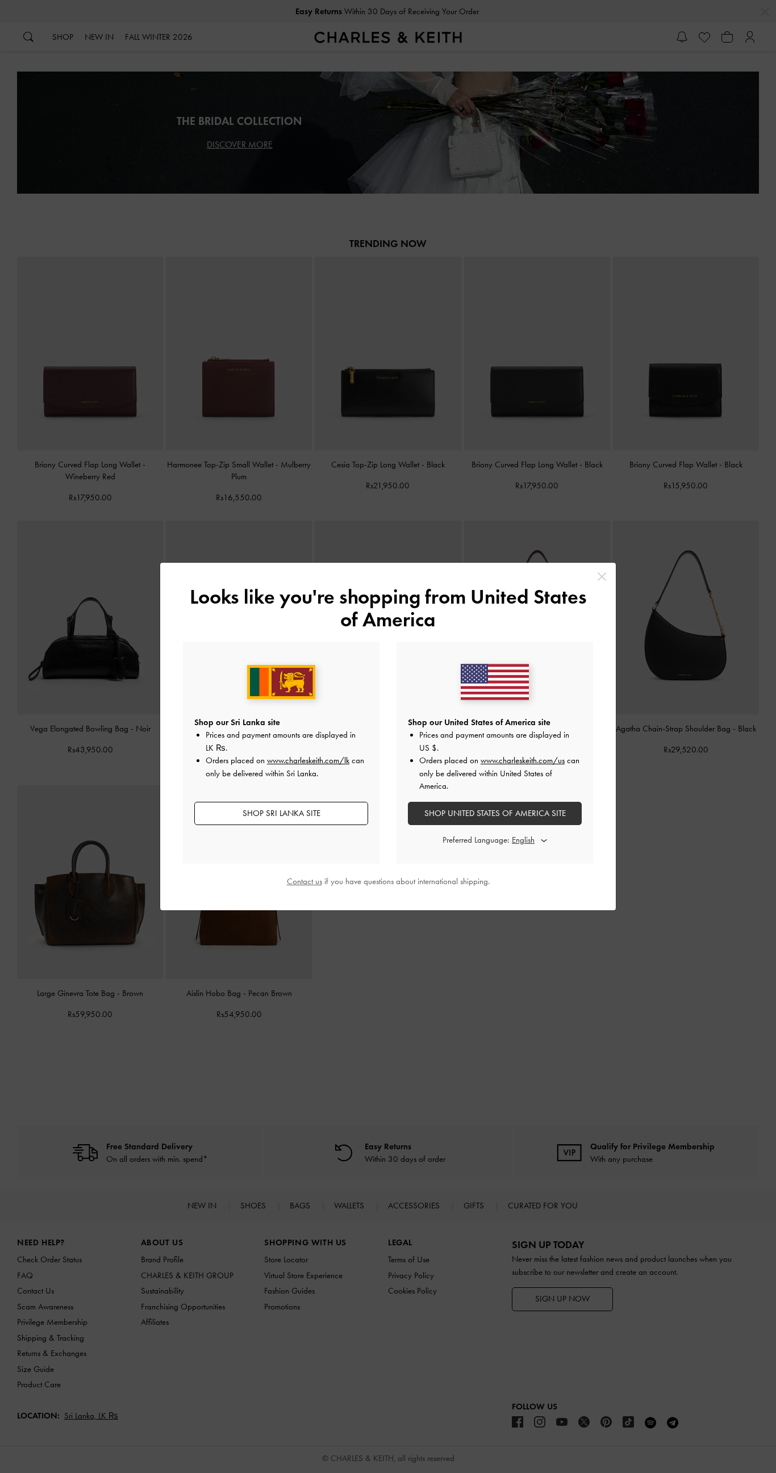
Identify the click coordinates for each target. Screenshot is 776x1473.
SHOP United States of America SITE (495, 813)
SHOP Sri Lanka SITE (281, 813)
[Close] (602, 576)
